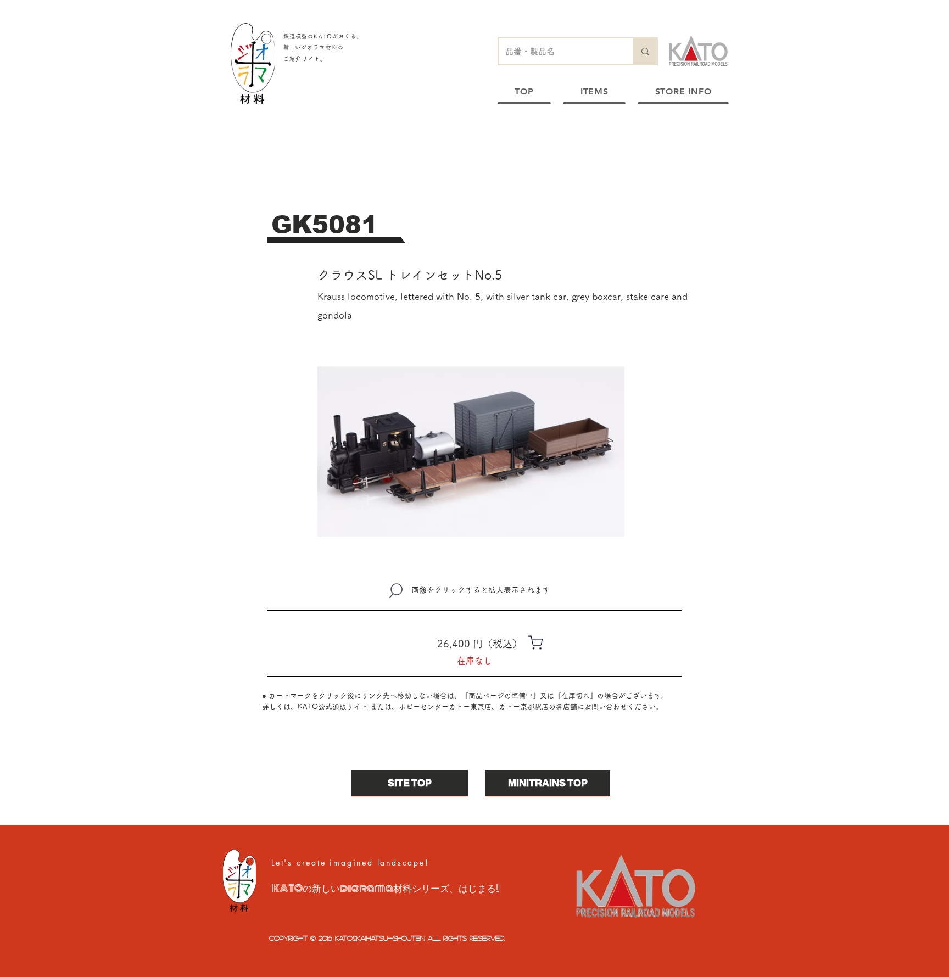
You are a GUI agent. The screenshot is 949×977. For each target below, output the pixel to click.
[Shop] (535, 642)
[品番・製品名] (645, 51)
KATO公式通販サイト (333, 706)
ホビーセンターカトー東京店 (445, 706)
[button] (470, 452)
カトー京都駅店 (524, 706)
